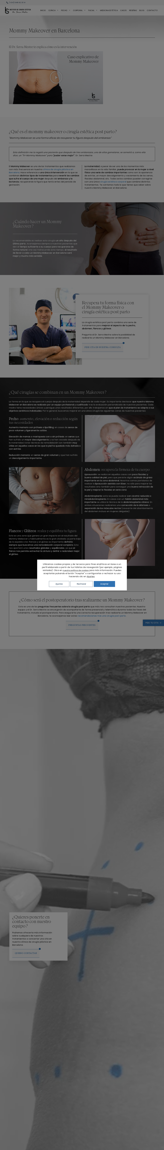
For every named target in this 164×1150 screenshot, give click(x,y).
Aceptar (104, 583)
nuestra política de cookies (76, 570)
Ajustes (91, 576)
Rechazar (81, 583)
